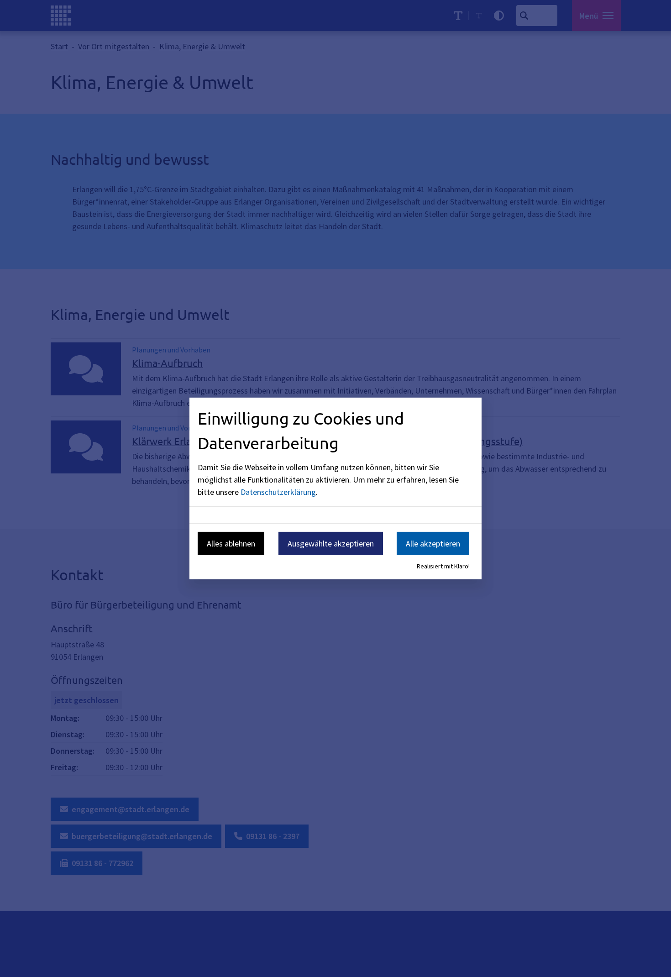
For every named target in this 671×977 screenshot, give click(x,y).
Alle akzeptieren (433, 543)
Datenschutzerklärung (278, 491)
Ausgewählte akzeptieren (331, 543)
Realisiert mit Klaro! (443, 566)
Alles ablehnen (231, 543)
